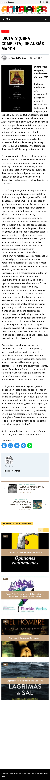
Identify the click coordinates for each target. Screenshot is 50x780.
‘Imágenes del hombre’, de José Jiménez (25, 638)
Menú (8, 19)
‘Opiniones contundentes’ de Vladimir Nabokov (25, 552)
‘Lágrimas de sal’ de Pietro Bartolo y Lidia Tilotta (25, 681)
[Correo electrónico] (47, 1)
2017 (5, 31)
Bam (3, 776)
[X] (44, 1)
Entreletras (21, 773)
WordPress (42, 773)
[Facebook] (40, 1)
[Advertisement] (25, 740)
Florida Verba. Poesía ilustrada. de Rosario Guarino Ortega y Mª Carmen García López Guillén (25, 595)
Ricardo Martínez (18, 58)
